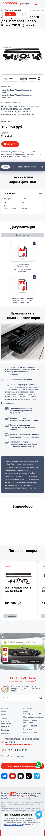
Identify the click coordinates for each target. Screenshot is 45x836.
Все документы (22, 235)
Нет (22, 14)
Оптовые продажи (30, 732)
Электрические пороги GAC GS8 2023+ (17, 589)
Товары (4, 718)
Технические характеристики (24, 167)
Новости (4, 708)
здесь (29, 799)
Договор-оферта (30, 726)
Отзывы (4, 715)
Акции (3, 712)
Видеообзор (9, 79)
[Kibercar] (9, 3)
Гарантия (5, 727)
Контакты (27, 708)
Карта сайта (28, 729)
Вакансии (5, 730)
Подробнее (11, 616)
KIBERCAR (24, 156)
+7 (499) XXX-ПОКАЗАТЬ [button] (17, 750)
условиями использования (13, 825)
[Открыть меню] (40, 4)
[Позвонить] (35, 4)
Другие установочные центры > (18, 744)
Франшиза (5, 733)
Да (10, 14)
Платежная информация (33, 717)
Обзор (5, 167)
